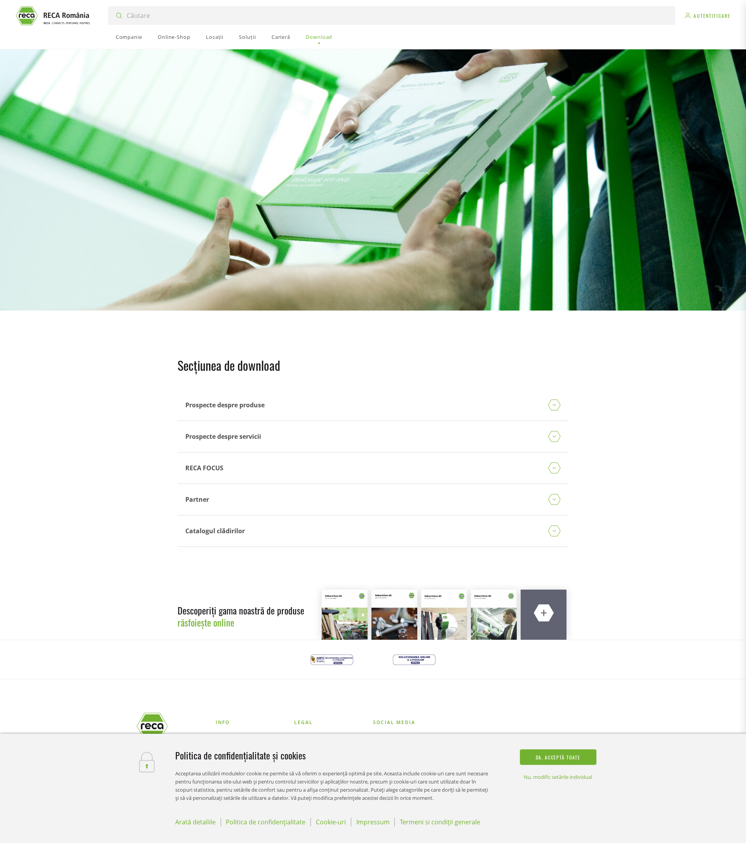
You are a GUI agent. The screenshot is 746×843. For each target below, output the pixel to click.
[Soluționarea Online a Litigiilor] (414, 659)
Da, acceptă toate (558, 757)
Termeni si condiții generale (440, 822)
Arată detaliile (195, 822)
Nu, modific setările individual (558, 776)
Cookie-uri (331, 822)
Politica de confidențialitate (265, 822)
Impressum (373, 822)
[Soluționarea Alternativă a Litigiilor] (332, 659)
